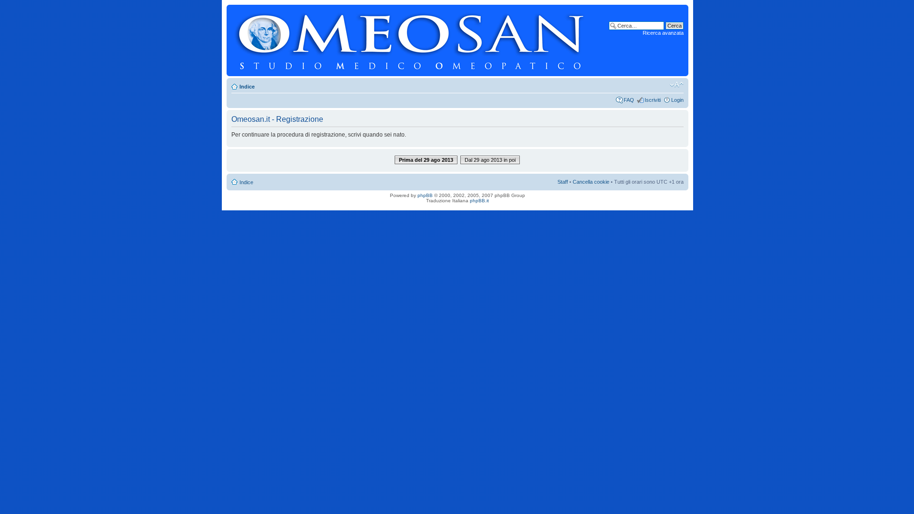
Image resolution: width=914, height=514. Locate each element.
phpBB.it (479, 200)
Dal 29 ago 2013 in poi (490, 160)
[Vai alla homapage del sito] (411, 40)
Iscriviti (653, 100)
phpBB (425, 195)
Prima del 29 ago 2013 (426, 160)
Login (677, 100)
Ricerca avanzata (663, 33)
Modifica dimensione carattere (677, 84)
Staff (562, 182)
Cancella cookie (591, 182)
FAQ (629, 100)
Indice (247, 86)
